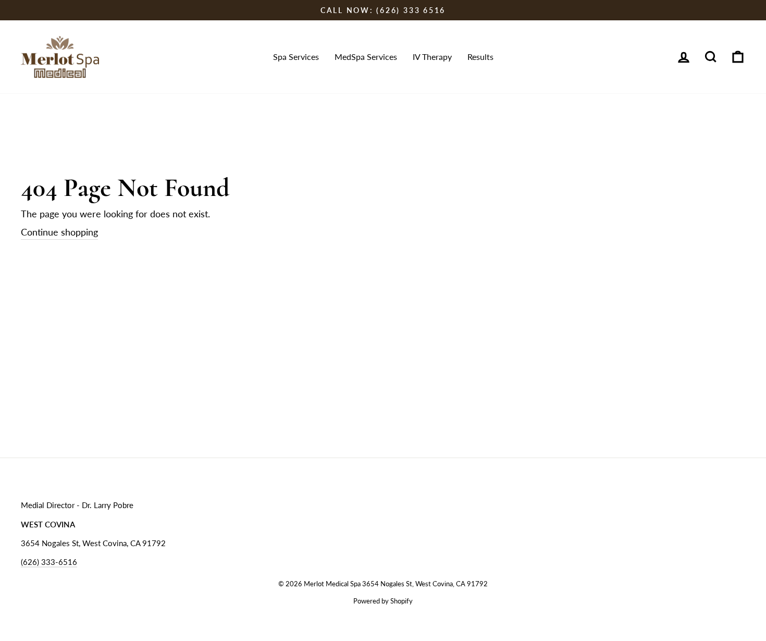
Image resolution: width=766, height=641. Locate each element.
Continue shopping (59, 232)
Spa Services (296, 56)
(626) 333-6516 (49, 561)
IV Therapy (432, 56)
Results (480, 56)
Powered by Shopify (383, 601)
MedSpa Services (366, 56)
